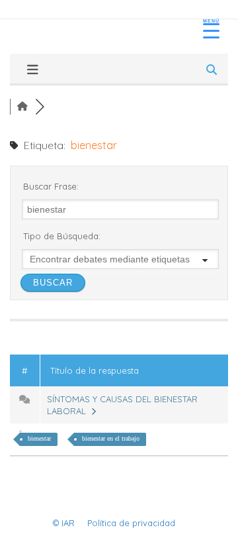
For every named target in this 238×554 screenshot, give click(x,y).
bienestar (39, 438)
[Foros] (22, 106)
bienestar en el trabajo (110, 438)
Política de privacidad (131, 523)
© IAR (64, 523)
